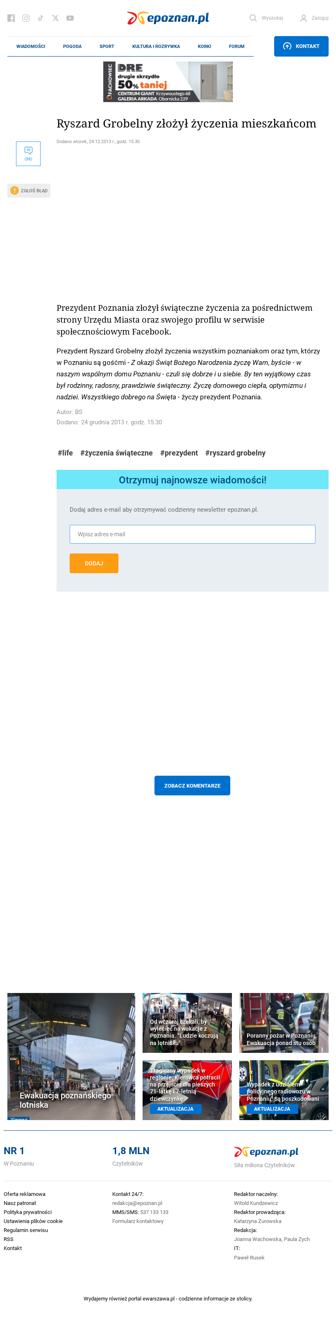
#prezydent (179, 453)
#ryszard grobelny (235, 453)
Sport (107, 46)
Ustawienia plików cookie (33, 1221)
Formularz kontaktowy (137, 1221)
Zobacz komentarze (192, 785)
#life (65, 453)
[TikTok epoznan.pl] (40, 18)
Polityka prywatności (28, 1212)
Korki (204, 46)
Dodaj (94, 563)
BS (78, 412)
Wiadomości (30, 46)
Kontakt (308, 46)
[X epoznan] (55, 18)
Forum (237, 46)
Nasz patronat (20, 1203)
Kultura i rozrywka (156, 46)
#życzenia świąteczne (116, 453)
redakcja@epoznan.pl (137, 1203)
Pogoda (72, 46)
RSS (9, 1239)
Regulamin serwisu (26, 1230)
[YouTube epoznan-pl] (70, 18)
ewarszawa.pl (159, 1298)
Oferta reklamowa (24, 1194)
